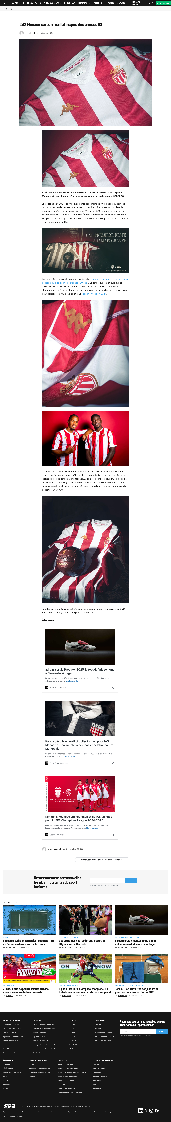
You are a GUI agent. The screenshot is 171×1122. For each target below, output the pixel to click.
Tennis (6, 937)
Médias (6, 1080)
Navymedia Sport (67, 1107)
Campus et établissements (39, 1068)
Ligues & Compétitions (12, 1072)
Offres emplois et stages (12, 1041)
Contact (97, 1112)
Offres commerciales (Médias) (70, 1092)
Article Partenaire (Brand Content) (72, 1072)
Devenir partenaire (29, 1112)
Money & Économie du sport (44, 1045)
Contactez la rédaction (83, 1112)
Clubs (5, 1076)
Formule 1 (73, 1041)
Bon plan (61, 1084)
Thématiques (100, 1020)
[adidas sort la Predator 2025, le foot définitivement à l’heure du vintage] (141, 920)
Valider (131, 881)
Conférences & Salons (103, 1033)
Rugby (71, 1029)
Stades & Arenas (39, 1033)
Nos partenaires (43, 1112)
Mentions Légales (108, 1112)
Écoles (31, 1064)
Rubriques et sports (11, 1025)
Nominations (38, 1053)
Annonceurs (16, 1112)
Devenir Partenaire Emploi (68, 1068)
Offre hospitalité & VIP (66, 1088)
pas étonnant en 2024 (94, 293)
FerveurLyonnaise (100, 1076)
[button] (4, 3)
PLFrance (97, 1080)
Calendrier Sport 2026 (12, 1029)
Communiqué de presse (67, 1076)
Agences (6, 1084)
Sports (72, 1020)
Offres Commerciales (103, 1041)
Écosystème (8, 1060)
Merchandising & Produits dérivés (45, 20)
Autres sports (9, 985)
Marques (6, 1064)
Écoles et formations (11, 1033)
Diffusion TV (99, 1029)
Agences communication (13, 1037)
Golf (71, 1049)
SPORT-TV (97, 1084)
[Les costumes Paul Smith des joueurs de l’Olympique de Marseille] (85, 920)
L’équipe (70, 1112)
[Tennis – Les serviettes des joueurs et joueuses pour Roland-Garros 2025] (141, 968)
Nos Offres (62, 1060)
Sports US (73, 1045)
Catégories (37, 1020)
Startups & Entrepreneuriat (44, 1029)
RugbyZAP (97, 1088)
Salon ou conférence (66, 1080)
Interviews (7, 1045)
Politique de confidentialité (13, 1116)
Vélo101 (96, 1064)
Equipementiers (126, 937)
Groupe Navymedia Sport (103, 1060)
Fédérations (8, 1068)
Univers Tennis (99, 1068)
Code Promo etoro (10, 1053)
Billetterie (98, 1025)
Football (29, 20)
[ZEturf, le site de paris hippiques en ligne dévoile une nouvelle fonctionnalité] (29, 968)
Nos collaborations (58, 1112)
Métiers (32, 1076)
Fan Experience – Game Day (43, 1025)
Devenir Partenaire (65, 1064)
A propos (6, 1112)
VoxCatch (97, 1072)
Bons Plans (7, 1049)
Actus (22, 20)
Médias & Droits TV (40, 1041)
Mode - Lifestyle (63, 20)
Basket (72, 1033)
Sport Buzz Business (11, 1020)
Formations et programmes (39, 1072)
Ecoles (5, 1088)
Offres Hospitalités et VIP (104, 1037)
